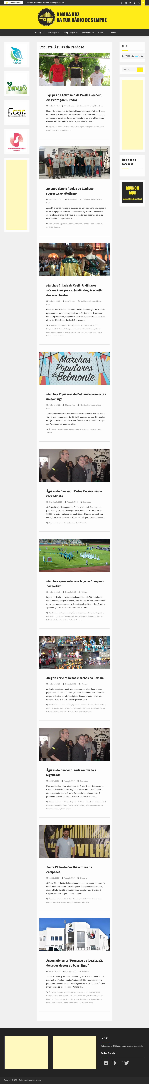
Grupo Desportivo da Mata (68, 616)
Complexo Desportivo (95, 613)
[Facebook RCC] (122, 3)
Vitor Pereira (68, 712)
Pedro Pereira (69, 523)
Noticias (90, 106)
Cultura (84, 592)
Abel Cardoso (54, 224)
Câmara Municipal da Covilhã (57, 996)
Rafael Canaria (65, 130)
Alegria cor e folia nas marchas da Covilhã (75, 678)
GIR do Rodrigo (52, 616)
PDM (48, 1003)
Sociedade (91, 301)
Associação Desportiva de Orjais (76, 992)
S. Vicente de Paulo (85, 1003)
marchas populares (93, 329)
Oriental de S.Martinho (87, 616)
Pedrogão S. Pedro (92, 127)
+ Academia (86, 32)
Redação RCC (72, 502)
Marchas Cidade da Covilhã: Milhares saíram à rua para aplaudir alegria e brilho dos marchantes (74, 290)
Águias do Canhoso (56, 127)
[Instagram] (126, 3)
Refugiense (73, 1003)
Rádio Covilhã (81, 523)
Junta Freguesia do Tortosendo (73, 329)
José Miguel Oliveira (94, 999)
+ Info (100, 32)
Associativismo (94, 992)
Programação (69, 32)
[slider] (126, 56)
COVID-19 (37, 32)
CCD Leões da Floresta (77, 996)
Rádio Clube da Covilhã (59, 1003)
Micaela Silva (70, 405)
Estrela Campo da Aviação (74, 127)
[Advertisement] (132, 115)
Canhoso (86, 224)
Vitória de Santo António (55, 336)
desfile (90, 325)
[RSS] (134, 3)
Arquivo (112, 32)
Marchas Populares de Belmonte (76, 429)
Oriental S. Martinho (84, 332)
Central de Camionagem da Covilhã (77, 899)
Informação (52, 32)
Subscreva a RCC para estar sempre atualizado (122, 1046)
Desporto (83, 106)
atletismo (78, 224)
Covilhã (90, 705)
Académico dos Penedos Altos (60, 325)
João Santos (95, 224)
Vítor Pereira (97, 332)
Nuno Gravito (66, 902)
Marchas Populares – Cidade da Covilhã (61, 332)
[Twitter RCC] (130, 3)
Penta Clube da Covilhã (80, 902)
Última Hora (98, 106)
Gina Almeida (69, 106)
